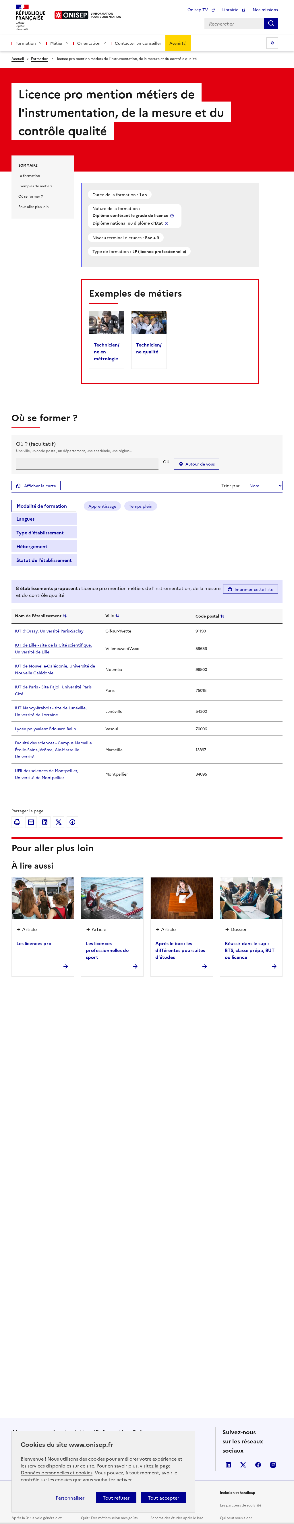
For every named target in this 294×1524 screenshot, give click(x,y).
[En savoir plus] (172, 215)
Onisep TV (198, 9)
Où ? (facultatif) (36, 443)
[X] (58, 822)
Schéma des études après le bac (176, 1517)
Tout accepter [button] (163, 1497)
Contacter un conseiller (138, 43)
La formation (29, 175)
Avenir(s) (178, 43)
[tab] (44, 506)
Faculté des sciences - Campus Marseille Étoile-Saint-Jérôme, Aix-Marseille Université (53, 749)
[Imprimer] (17, 822)
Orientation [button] (88, 43)
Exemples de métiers (35, 185)
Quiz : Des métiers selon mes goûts (109, 1517)
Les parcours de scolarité (240, 1504)
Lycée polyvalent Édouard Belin (45, 728)
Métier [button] (56, 43)
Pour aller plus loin (33, 206)
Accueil (17, 58)
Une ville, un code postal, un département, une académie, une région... (74, 450)
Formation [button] (26, 43)
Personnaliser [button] (70, 1497)
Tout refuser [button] (116, 1497)
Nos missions (265, 9)
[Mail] (31, 822)
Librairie (230, 9)
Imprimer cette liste (254, 589)
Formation (39, 58)
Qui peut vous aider (236, 1517)
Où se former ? (30, 196)
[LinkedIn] (45, 822)
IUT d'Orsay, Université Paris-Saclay (49, 631)
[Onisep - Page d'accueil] (72, 15)
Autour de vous (200, 464)
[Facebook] (72, 822)
